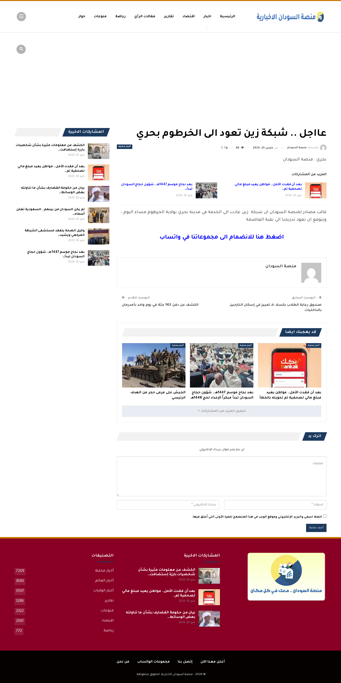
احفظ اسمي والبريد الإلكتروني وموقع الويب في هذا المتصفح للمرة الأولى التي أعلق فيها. (257, 517)
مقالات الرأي (144, 16)
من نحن (123, 662)
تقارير (169, 16)
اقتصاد (188, 16)
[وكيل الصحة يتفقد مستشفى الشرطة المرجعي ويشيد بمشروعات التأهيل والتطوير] (98, 237)
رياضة (120, 16)
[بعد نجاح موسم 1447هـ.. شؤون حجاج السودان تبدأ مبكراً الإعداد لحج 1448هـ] (206, 190)
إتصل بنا (185, 662)
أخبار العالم (104, 581)
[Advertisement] (287, 69)
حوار (81, 16)
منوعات (100, 16)
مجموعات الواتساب (153, 662)
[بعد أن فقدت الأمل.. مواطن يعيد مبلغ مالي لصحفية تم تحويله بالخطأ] (316, 190)
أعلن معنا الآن (212, 662)
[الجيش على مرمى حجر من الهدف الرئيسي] (153, 365)
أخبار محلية (124, 146)
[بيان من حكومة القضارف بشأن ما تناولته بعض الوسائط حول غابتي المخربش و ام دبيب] (98, 194)
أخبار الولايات (103, 591)
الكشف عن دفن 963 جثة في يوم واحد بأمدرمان (160, 305)
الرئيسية (227, 16)
